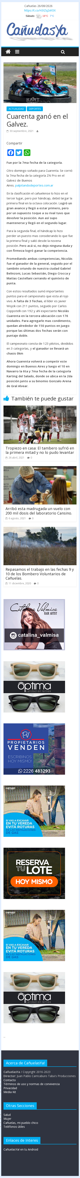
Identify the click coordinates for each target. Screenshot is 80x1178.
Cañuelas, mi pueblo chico (20, 1123)
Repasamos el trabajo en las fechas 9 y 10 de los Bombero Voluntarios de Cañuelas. (40, 574)
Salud (7, 1115)
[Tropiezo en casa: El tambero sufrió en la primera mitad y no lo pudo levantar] (40, 408)
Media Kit (9, 1092)
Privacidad (10, 1088)
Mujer (7, 1119)
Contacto (9, 1080)
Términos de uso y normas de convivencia (31, 1084)
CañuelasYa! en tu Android (20, 1149)
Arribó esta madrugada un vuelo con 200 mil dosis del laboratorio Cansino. (39, 511)
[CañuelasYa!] (39, 24)
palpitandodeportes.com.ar (34, 185)
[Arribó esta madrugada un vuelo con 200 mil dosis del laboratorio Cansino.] (40, 468)
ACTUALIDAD (16, 109)
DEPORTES (35, 109)
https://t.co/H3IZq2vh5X (40, 10)
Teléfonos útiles (14, 1127)
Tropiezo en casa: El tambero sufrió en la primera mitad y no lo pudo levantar (40, 450)
